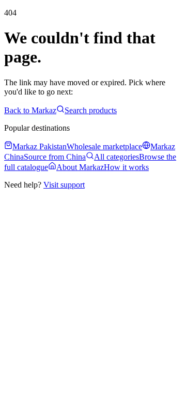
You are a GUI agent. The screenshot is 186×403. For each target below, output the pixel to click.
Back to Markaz (30, 110)
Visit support (64, 184)
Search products (91, 110)
